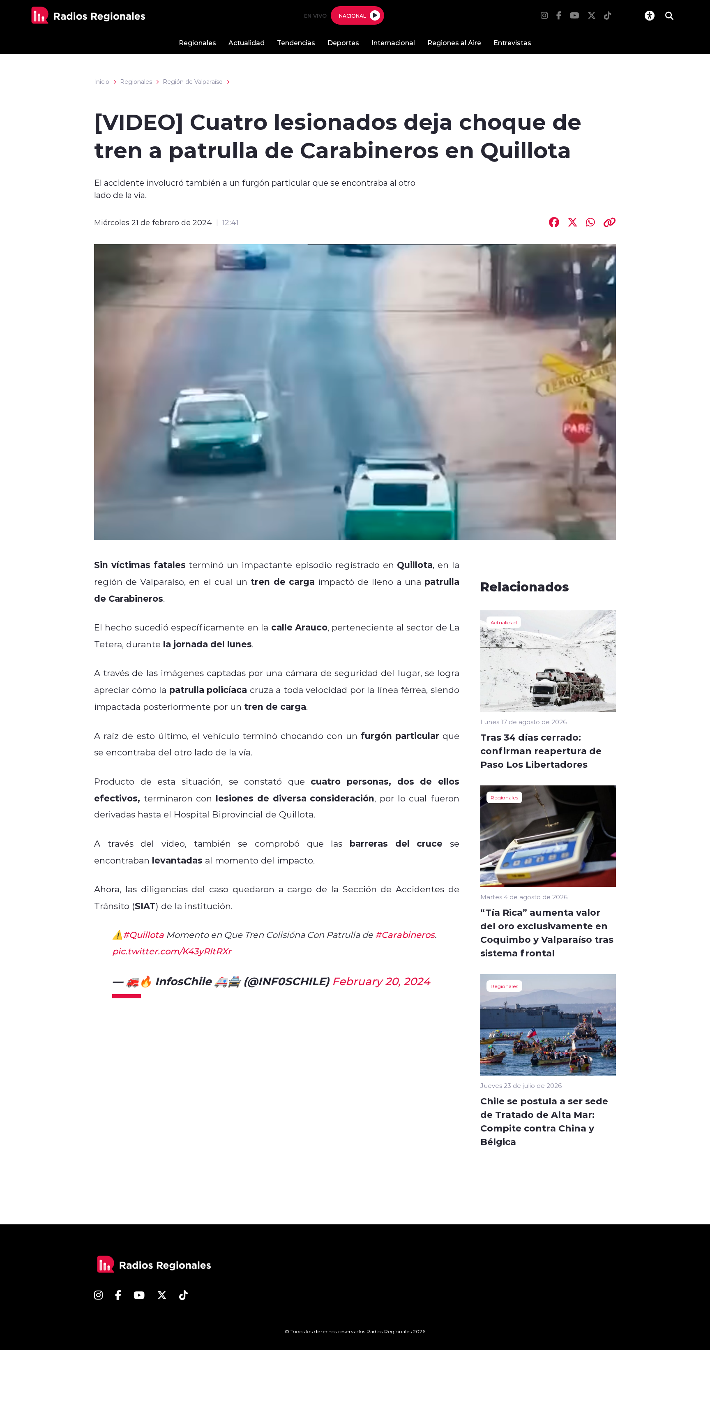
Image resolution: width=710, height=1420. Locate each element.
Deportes (343, 42)
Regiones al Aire (454, 42)
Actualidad (246, 42)
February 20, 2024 (381, 981)
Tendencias (296, 42)
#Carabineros (405, 934)
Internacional (393, 42)
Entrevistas (512, 42)
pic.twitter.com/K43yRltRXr (171, 951)
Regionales (197, 42)
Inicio (101, 82)
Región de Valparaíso (193, 82)
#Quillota (143, 934)
